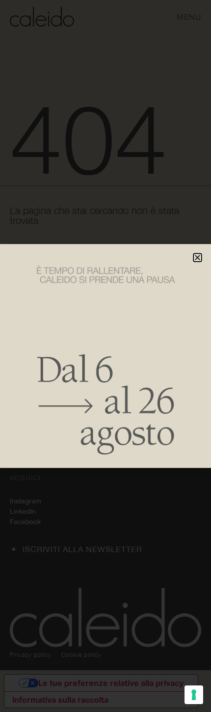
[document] (105, 356)
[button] (197, 257)
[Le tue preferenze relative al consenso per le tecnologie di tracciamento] (194, 694)
